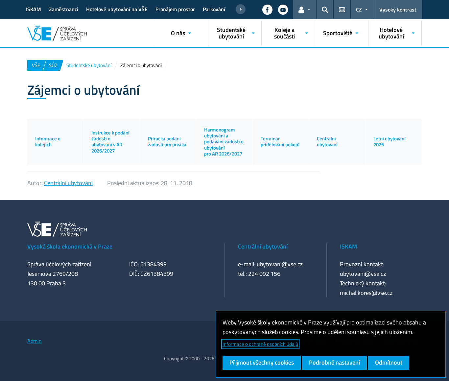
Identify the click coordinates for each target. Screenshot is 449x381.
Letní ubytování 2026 (389, 141)
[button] (267, 9)
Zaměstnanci (63, 9)
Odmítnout (388, 362)
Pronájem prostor (175, 9)
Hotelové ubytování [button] (391, 33)
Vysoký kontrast (397, 9)
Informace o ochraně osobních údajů (260, 344)
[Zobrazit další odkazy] (241, 9)
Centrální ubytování (327, 141)
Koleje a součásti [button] (284, 33)
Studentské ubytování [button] (231, 33)
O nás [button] (178, 33)
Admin (34, 341)
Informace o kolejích (47, 141)
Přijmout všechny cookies (261, 362)
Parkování (214, 9)
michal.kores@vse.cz (366, 292)
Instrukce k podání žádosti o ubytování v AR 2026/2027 (110, 142)
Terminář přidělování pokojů (280, 141)
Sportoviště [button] (337, 33)
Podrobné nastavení (334, 362)
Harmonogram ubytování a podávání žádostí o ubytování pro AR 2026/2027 (224, 141)
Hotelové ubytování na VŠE (117, 9)
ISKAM (33, 9)
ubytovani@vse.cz (280, 264)
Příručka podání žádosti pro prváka (167, 141)
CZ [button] (359, 9)
